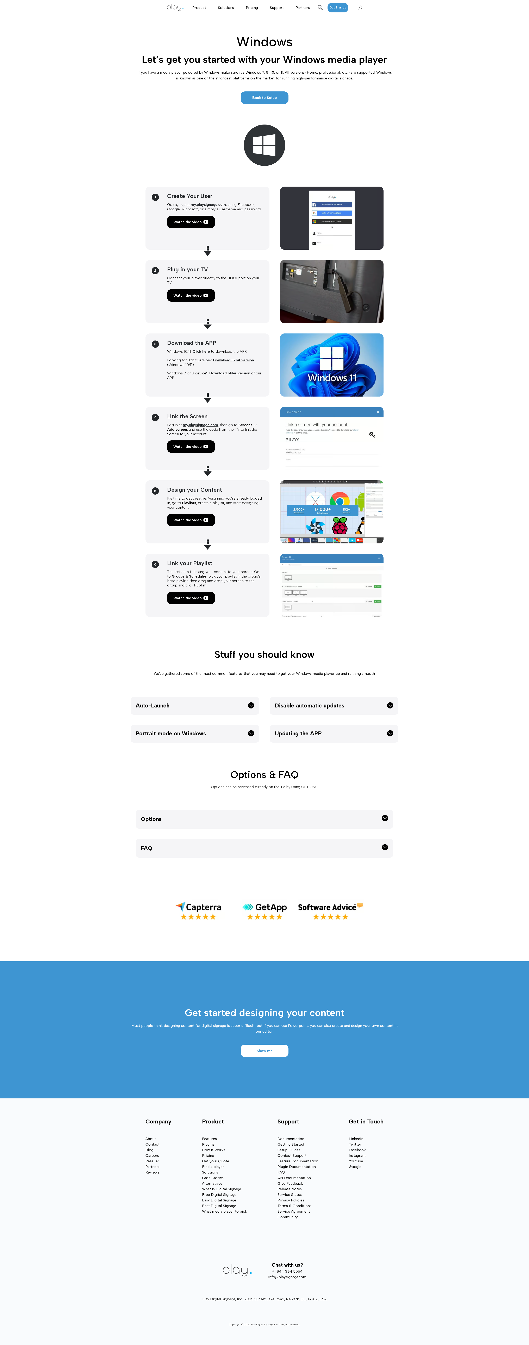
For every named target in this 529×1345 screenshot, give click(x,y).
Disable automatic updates (309, 705)
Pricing (252, 7)
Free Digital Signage (219, 1194)
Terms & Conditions (294, 1206)
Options (151, 819)
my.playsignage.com (208, 204)
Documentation (291, 1138)
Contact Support (292, 1155)
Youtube (356, 1161)
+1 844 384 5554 (287, 1271)
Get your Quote (215, 1161)
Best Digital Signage (219, 1206)
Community (288, 1217)
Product (199, 7)
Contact (152, 1144)
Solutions (226, 7)
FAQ (146, 848)
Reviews (152, 1172)
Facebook (357, 1150)
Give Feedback (290, 1183)
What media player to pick (224, 1211)
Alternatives (212, 1183)
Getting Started (291, 1144)
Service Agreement (294, 1211)
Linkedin (356, 1138)
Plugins (208, 1144)
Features (209, 1138)
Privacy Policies (291, 1200)
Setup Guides (289, 1150)
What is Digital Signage (221, 1189)
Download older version (229, 373)
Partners (303, 7)
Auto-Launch (152, 705)
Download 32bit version (233, 360)
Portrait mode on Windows (171, 733)
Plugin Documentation (297, 1166)
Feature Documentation (298, 1161)
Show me (265, 1051)
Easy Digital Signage (219, 1200)
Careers (152, 1155)
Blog (149, 1150)
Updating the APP (298, 733)
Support (277, 7)
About (150, 1138)
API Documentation (294, 1178)
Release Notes (290, 1189)
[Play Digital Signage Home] (177, 7)
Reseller (152, 1161)
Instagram (357, 1155)
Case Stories (213, 1178)
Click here (201, 351)
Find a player (213, 1166)
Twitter (355, 1144)
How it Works (213, 1150)
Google (355, 1166)
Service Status (290, 1194)
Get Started (337, 7)
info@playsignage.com (287, 1277)
